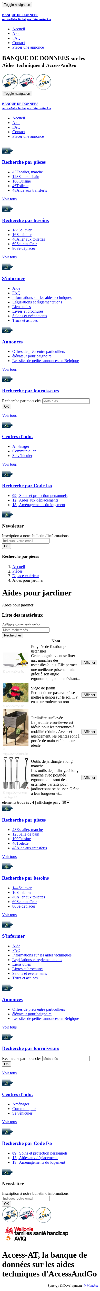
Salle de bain (25, 176)
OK (6, 406)
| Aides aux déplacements (35, 500)
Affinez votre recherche (21, 625)
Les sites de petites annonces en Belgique (45, 360)
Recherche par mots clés (21, 401)
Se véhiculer (22, 455)
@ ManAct (90, 1285)
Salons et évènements (29, 316)
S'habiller (22, 234)
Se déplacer (23, 248)
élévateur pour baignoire (32, 356)
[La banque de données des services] (27, 88)
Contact (18, 42)
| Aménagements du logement (38, 505)
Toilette (20, 186)
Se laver (22, 230)
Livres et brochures (27, 311)
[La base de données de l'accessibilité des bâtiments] (10, 88)
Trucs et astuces (25, 320)
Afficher (89, 662)
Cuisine (21, 181)
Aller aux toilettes (28, 239)
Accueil (18, 29)
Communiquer (24, 451)
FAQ (16, 38)
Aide (16, 33)
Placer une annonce (28, 47)
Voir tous (9, 199)
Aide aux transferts (29, 190)
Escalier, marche (27, 172)
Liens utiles (21, 306)
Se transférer (24, 244)
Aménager (20, 446)
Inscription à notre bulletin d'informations (35, 536)
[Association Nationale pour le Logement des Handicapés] (43, 88)
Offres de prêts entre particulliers (38, 351)
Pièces (17, 571)
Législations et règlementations (37, 302)
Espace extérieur (25, 576)
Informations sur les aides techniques (42, 297)
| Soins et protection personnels (39, 495)
